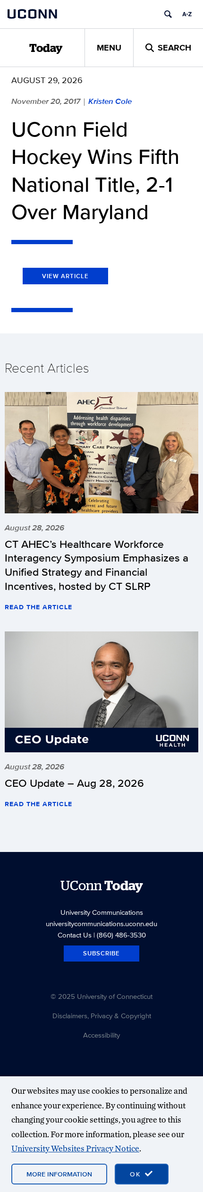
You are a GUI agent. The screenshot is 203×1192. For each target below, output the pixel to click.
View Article (65, 276)
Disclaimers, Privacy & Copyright (101, 1016)
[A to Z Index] (187, 14)
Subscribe (101, 953)
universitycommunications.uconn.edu (101, 923)
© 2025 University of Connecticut (101, 996)
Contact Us (75, 935)
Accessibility (101, 1035)
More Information (59, 1174)
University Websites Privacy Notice (75, 1148)
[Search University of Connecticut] (168, 14)
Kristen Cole (110, 101)
